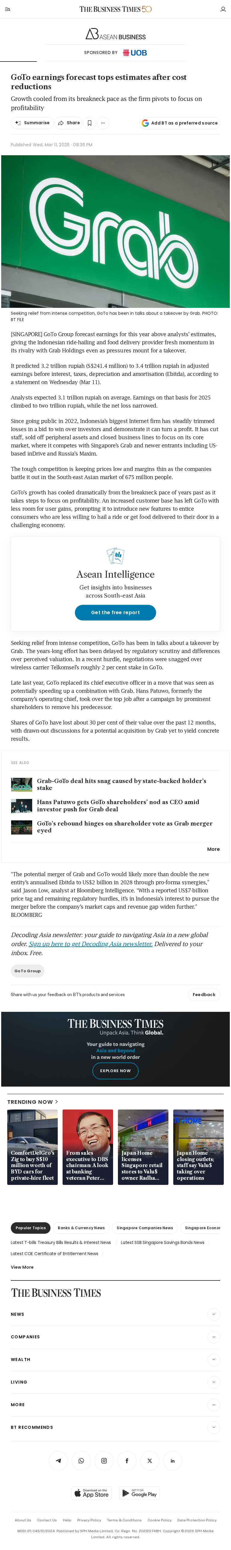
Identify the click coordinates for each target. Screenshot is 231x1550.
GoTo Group (27, 971)
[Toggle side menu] (7, 9)
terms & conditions (124, 1520)
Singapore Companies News (145, 1227)
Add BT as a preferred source (184, 123)
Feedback (204, 995)
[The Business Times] (110, 9)
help (67, 1520)
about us (23, 1520)
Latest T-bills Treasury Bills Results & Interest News (61, 1242)
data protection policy (197, 1520)
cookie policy (159, 1520)
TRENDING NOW (30, 1102)
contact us (47, 1520)
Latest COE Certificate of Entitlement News (54, 1254)
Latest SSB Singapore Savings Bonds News (162, 1242)
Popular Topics (31, 1227)
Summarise (37, 123)
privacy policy (89, 1520)
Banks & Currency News (81, 1227)
